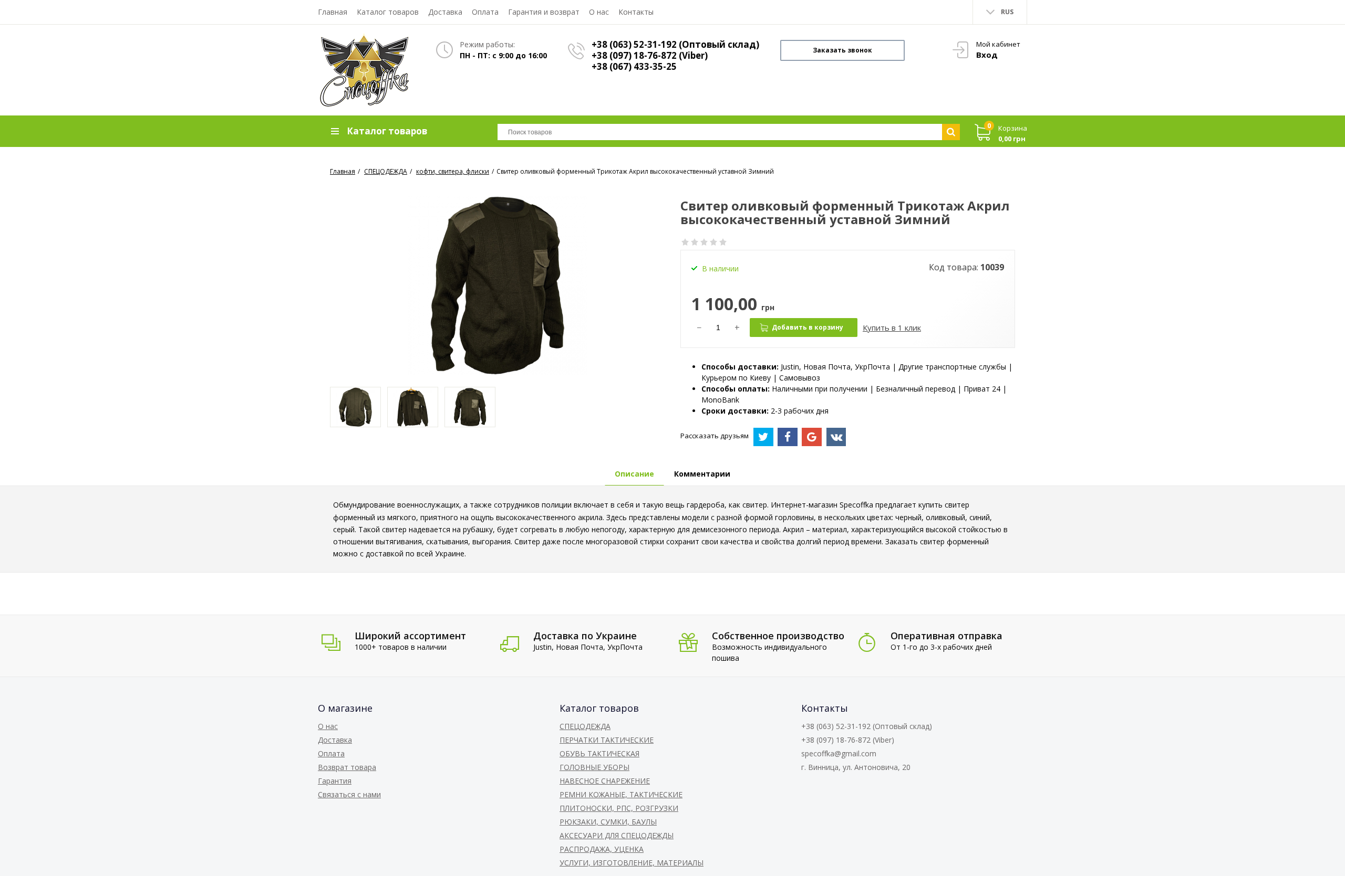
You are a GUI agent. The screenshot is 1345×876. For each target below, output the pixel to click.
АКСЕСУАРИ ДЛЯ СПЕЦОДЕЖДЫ (617, 835)
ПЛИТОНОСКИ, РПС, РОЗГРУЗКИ (619, 808)
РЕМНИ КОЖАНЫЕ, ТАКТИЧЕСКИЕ (621, 794)
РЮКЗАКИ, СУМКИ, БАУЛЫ (608, 822)
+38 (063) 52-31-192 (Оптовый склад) (675, 44)
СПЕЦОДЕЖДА (585, 726)
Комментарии (702, 474)
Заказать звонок (842, 50)
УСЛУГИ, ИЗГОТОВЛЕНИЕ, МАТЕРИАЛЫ (631, 863)
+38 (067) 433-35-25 (634, 66)
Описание (634, 474)
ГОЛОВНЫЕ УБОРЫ (594, 767)
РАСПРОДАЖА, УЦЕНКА (602, 849)
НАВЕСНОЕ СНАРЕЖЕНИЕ (605, 781)
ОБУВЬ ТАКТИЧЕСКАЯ (599, 753)
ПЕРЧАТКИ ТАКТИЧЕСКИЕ (607, 740)
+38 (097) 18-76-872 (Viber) (650, 55)
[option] (355, 407)
